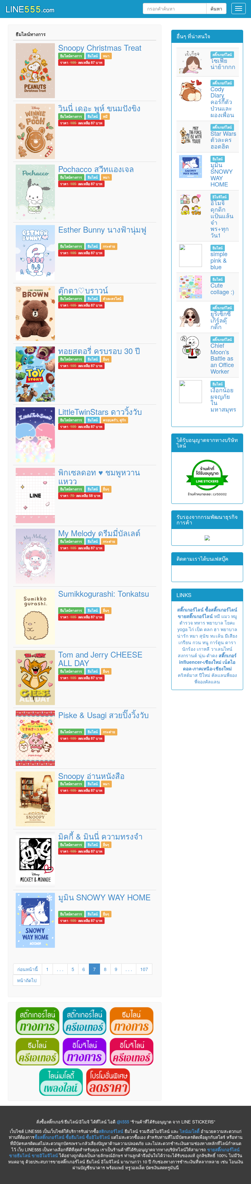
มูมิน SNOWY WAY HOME (104, 897)
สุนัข (204, 635)
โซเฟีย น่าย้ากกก (222, 63)
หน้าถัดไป (27, 980)
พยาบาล (215, 622)
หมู (234, 616)
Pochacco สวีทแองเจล (96, 168)
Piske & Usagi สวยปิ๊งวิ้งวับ (103, 714)
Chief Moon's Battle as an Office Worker (222, 358)
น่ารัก (182, 635)
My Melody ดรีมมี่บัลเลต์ (99, 533)
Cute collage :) (222, 288)
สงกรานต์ (187, 655)
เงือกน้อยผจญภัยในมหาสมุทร (223, 399)
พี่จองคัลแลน (207, 681)
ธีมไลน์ (93, 55)
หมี (105, 116)
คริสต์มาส (188, 675)
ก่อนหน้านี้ (27, 969)
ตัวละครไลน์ (112, 298)
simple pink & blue (218, 260)
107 (144, 969)
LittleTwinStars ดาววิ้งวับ (100, 411)
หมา (106, 55)
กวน (196, 642)
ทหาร (199, 622)
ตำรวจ (186, 622)
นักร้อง (188, 648)
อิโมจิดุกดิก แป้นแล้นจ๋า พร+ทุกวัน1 (221, 218)
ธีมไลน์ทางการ (71, 55)
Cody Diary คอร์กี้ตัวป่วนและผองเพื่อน (222, 101)
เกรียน (184, 642)
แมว (225, 616)
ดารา (230, 642)
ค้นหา (216, 8)
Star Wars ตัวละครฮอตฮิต (223, 139)
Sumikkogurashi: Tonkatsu (103, 593)
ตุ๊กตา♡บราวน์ (83, 290)
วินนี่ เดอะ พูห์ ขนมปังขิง (99, 108)
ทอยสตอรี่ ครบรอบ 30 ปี (99, 350)
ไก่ (191, 629)
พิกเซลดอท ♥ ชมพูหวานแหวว (99, 476)
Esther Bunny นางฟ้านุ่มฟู (102, 229)
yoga (182, 629)
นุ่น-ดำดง (207, 655)
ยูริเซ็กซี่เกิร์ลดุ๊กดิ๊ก (220, 320)
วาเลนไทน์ (221, 648)
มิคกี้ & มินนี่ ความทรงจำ (100, 836)
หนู (205, 642)
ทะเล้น (217, 635)
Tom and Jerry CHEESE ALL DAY (100, 658)
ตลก (208, 629)
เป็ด (199, 629)
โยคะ (230, 622)
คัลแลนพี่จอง (224, 675)
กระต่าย (109, 246)
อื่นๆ (106, 359)
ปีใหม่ (204, 675)
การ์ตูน (217, 642)
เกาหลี (203, 648)
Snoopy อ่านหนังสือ (91, 775)
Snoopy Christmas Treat (100, 47)
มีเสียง (231, 635)
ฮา (216, 629)
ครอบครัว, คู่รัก (114, 419)
